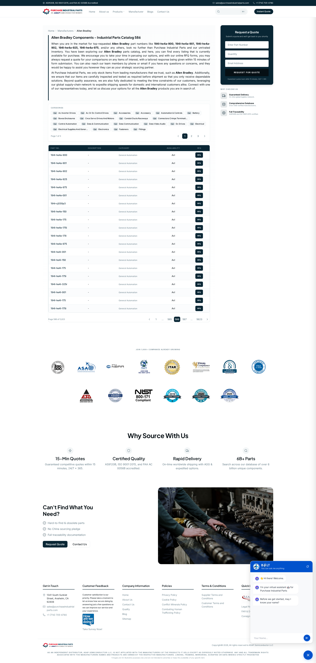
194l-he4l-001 (58, 292)
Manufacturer (136, 11)
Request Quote (55, 544)
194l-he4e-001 (59, 195)
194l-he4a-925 (59, 179)
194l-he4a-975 (59, 187)
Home (92, 11)
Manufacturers (65, 30)
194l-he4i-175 (58, 268)
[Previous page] (178, 136)
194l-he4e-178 (58, 235)
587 (185, 319)
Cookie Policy (169, 599)
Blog (124, 614)
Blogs (150, 11)
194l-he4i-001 (58, 251)
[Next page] (204, 136)
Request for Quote (247, 72)
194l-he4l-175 (58, 300)
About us (104, 11)
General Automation (128, 155)
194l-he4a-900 (59, 155)
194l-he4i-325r (59, 284)
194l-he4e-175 (58, 219)
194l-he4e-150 (58, 211)
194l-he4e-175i (59, 227)
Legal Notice (248, 606)
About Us (127, 599)
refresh (307, 567)
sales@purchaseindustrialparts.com (232, 3)
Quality (126, 609)
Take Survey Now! (92, 629)
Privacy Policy (169, 594)
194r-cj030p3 (58, 203)
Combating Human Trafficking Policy (172, 611)
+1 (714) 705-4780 (264, 3)
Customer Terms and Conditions (213, 605)
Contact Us (163, 11)
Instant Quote (264, 11)
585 (170, 319)
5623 (199, 319)
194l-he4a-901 (59, 163)
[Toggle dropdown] (124, 12)
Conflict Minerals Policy (174, 604)
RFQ (199, 155)
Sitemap (126, 618)
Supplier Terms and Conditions (212, 596)
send (306, 638)
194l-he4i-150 (58, 260)
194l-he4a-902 (59, 171)
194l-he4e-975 (59, 243)
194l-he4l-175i (58, 308)
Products (117, 11)
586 (177, 319)
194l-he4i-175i (58, 276)
